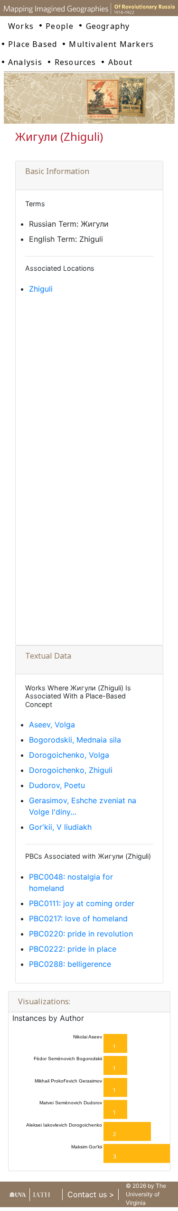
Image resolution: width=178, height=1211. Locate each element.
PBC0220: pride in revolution (81, 933)
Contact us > (90, 1194)
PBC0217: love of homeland (78, 918)
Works (21, 26)
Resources (75, 62)
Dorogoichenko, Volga (69, 755)
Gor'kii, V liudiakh (60, 827)
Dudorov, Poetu (57, 785)
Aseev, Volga (52, 724)
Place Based (32, 44)
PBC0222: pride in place (72, 949)
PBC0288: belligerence (70, 964)
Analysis (25, 62)
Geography (108, 26)
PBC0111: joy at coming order (81, 903)
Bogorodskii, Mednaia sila (75, 739)
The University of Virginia (146, 1194)
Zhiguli (41, 289)
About (120, 62)
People (60, 26)
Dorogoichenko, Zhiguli (70, 770)
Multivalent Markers (111, 44)
